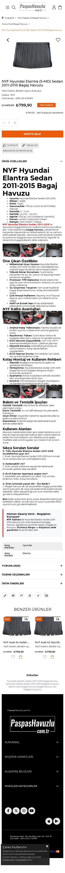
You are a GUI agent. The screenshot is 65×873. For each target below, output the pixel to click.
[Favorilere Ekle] (58, 39)
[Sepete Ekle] (20, 657)
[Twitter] (16, 810)
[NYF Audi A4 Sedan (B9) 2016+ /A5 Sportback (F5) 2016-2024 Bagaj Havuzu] (17, 626)
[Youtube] (31, 810)
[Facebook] (8, 810)
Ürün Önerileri (13, 583)
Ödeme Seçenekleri (16, 574)
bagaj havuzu (44, 686)
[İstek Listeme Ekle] (13, 595)
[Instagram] (23, 810)
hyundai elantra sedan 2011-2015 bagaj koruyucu (32, 683)
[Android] (56, 821)
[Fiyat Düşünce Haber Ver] (38, 595)
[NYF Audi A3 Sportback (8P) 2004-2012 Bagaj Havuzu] (48, 626)
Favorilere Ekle (13, 657)
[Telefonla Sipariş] (5, 595)
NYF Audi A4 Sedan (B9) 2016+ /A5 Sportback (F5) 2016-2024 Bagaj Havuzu (17, 642)
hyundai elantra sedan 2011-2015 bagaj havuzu (32, 681)
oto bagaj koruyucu (40, 688)
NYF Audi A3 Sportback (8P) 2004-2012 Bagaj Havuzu (48, 642)
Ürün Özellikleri (14, 161)
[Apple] (48, 821)
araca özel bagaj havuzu (22, 686)
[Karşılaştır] (21, 595)
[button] (10, 635)
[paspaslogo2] (33, 725)
